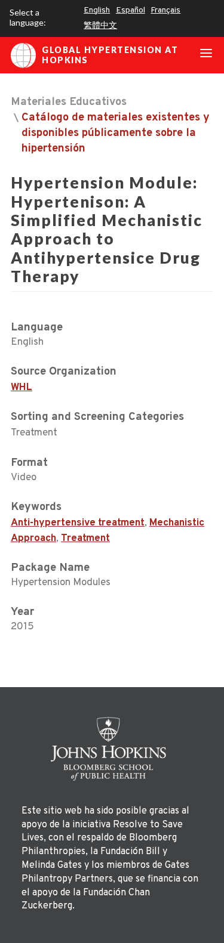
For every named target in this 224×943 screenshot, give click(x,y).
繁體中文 (100, 26)
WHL (21, 387)
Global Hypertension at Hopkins (110, 55)
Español (130, 10)
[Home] (112, 749)
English (97, 10)
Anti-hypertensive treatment (78, 523)
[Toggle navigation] (206, 55)
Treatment (85, 538)
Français (165, 10)
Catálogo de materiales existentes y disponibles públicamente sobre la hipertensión (116, 133)
